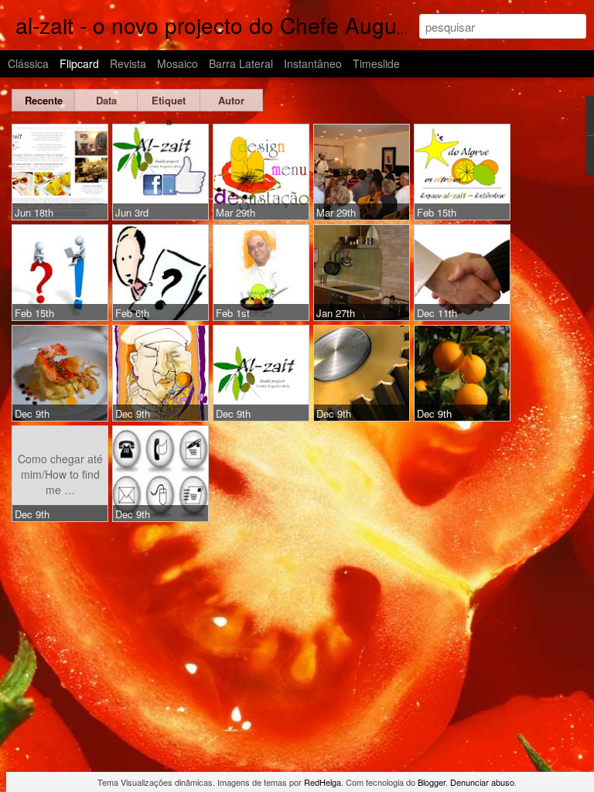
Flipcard (79, 63)
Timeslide (376, 63)
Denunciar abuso (482, 782)
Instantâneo (313, 63)
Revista (128, 63)
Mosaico (177, 63)
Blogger (432, 782)
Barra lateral (241, 63)
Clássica (28, 63)
